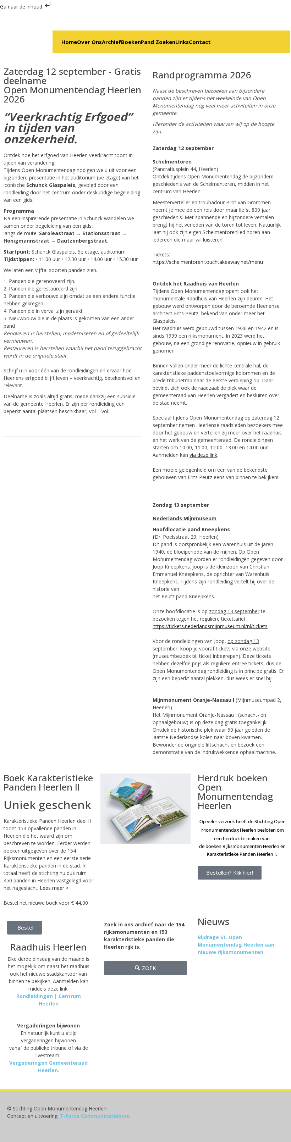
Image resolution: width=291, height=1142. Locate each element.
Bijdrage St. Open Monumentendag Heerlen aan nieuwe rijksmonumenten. (236, 944)
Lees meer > (54, 888)
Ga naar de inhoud (22, 6)
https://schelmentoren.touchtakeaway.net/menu (208, 262)
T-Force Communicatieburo (95, 1116)
